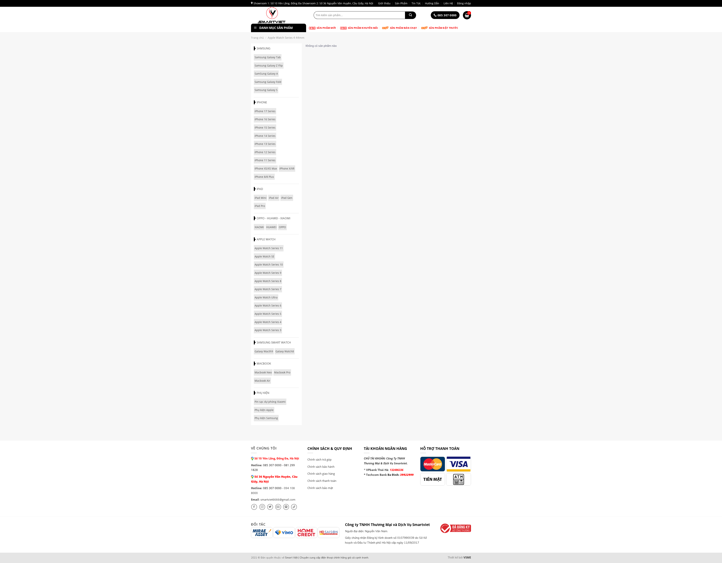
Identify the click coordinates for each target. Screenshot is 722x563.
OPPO (282, 227)
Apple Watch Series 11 (269, 248)
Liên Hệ (448, 3)
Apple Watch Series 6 (268, 305)
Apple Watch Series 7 (268, 289)
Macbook (264, 363)
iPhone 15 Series (265, 127)
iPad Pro (260, 206)
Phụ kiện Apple (264, 410)
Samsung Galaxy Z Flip (269, 65)
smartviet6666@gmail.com (277, 499)
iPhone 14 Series (265, 136)
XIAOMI (259, 227)
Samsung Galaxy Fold (268, 82)
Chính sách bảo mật (320, 488)
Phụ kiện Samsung (266, 418)
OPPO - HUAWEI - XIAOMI (273, 218)
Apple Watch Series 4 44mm (286, 37)
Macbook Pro (282, 372)
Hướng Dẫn (432, 3)
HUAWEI (271, 227)
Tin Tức (416, 3)
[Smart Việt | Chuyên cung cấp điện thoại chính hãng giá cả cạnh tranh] (278, 15)
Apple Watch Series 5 (268, 314)
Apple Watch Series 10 (269, 264)
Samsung (263, 48)
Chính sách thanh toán (321, 481)
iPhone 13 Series (265, 144)
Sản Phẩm (401, 3)
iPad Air (274, 198)
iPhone (262, 102)
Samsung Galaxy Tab (268, 57)
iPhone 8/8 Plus (264, 177)
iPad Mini (260, 198)
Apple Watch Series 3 (268, 330)
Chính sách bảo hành (320, 466)
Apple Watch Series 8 (268, 281)
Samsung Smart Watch (274, 342)
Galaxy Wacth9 (264, 351)
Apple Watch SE (264, 256)
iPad (260, 189)
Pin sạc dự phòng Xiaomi (270, 401)
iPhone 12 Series (265, 152)
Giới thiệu (384, 3)
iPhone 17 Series (265, 111)
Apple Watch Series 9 (268, 273)
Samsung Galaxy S (266, 90)
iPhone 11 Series (265, 160)
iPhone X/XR (286, 168)
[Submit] (410, 15)
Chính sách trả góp (319, 459)
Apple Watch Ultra (266, 297)
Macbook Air (262, 380)
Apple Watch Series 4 (268, 322)
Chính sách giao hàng (321, 473)
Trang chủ (257, 37)
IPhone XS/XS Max (266, 168)
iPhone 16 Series (265, 119)
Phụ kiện (263, 393)
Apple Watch (266, 239)
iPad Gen (286, 198)
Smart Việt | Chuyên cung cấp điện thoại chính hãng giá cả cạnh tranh (326, 557)
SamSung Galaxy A (266, 73)
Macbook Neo (263, 372)
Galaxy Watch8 (284, 351)
